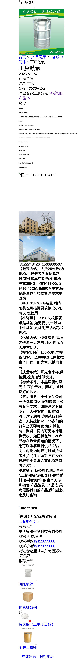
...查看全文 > (29, 522)
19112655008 (44, 541)
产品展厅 (38, 57)
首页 (22, 57)
